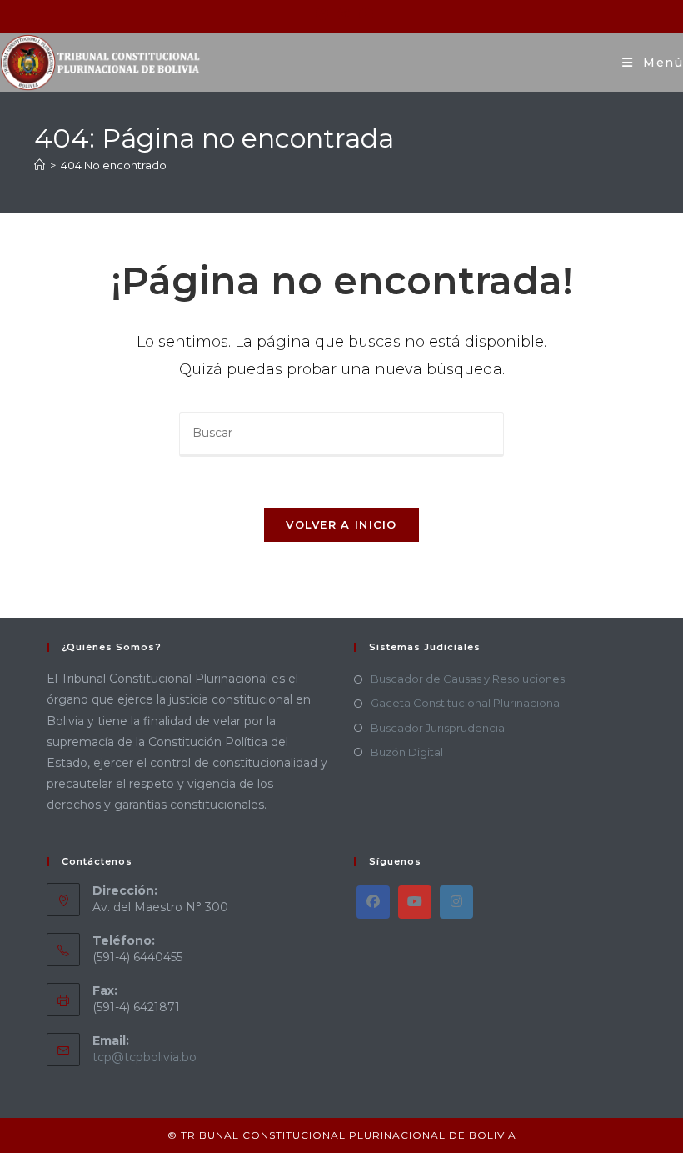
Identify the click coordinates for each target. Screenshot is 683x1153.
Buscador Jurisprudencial (439, 727)
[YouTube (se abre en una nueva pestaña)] (363, 14)
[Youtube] (414, 902)
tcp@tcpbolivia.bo (144, 1057)
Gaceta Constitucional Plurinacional (466, 702)
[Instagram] (456, 902)
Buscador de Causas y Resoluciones (468, 678)
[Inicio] (39, 165)
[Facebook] (373, 902)
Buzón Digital (407, 752)
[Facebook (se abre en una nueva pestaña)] (322, 14)
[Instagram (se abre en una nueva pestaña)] (343, 14)
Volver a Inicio (341, 524)
